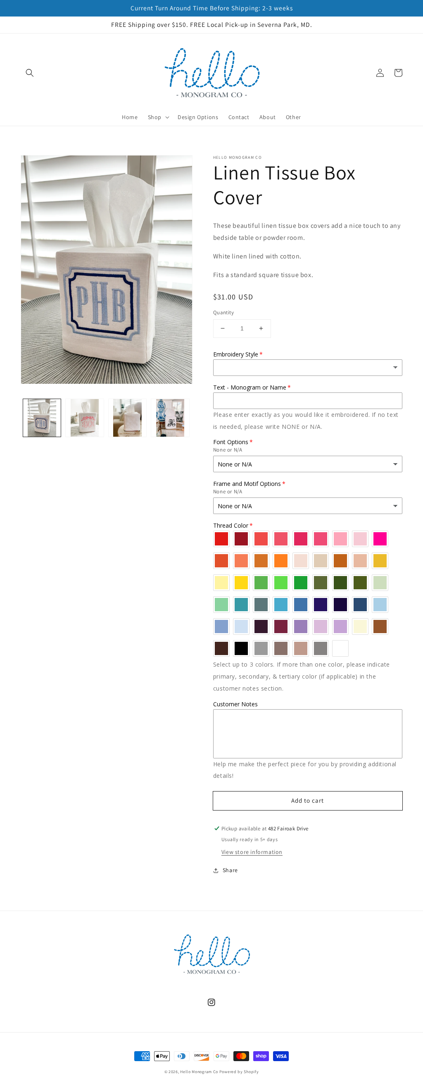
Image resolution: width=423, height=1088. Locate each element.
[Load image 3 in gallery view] (127, 418)
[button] (30, 73)
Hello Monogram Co (199, 1071)
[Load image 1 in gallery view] (42, 418)
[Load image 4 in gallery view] (170, 418)
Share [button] (230, 870)
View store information (252, 852)
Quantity (223, 312)
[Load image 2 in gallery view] (84, 418)
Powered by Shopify (239, 1071)
